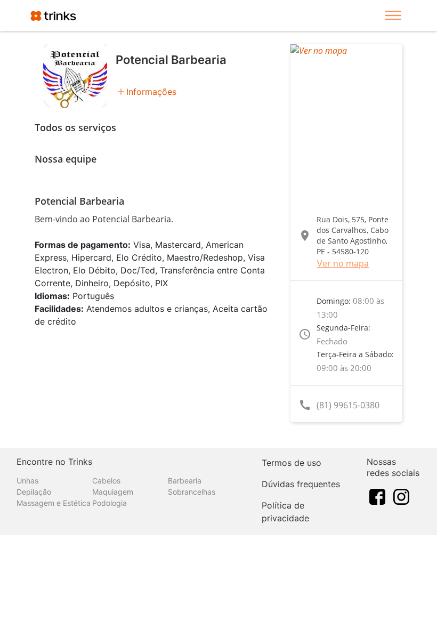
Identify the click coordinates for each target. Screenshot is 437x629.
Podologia (109, 502)
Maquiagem (112, 491)
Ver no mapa (343, 263)
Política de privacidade (285, 511)
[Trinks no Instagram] (401, 496)
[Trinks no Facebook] (377, 496)
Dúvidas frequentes (301, 484)
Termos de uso (291, 462)
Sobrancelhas (191, 491)
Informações (151, 91)
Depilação (34, 491)
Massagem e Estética (54, 502)
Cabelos (106, 480)
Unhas (27, 480)
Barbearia (184, 480)
